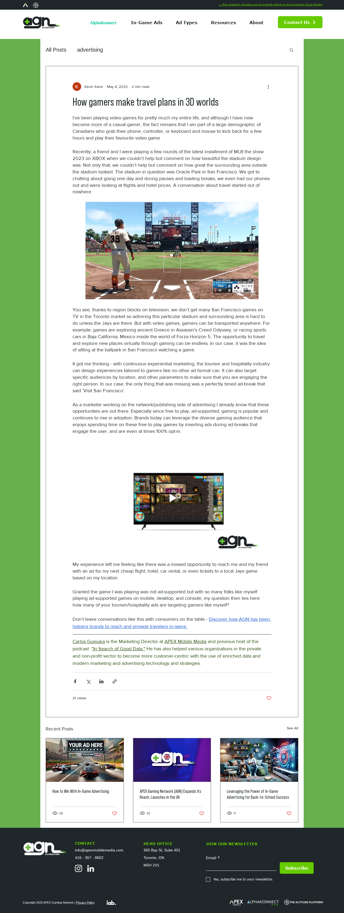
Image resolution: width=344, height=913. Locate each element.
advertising (90, 50)
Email (213, 857)
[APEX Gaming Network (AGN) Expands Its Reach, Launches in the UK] (172, 760)
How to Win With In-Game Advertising (80, 791)
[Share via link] (114, 681)
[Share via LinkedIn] (101, 681)
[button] (186, 22)
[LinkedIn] (90, 868)
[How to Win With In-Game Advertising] (85, 760)
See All (292, 728)
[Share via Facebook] (75, 681)
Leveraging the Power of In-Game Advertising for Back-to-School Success (258, 794)
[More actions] (268, 86)
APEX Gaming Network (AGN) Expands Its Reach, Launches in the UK (170, 794)
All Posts (56, 50)
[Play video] (172, 498)
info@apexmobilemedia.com (99, 850)
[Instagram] (78, 868)
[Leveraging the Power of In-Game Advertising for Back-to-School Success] (259, 760)
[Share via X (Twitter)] (88, 681)
